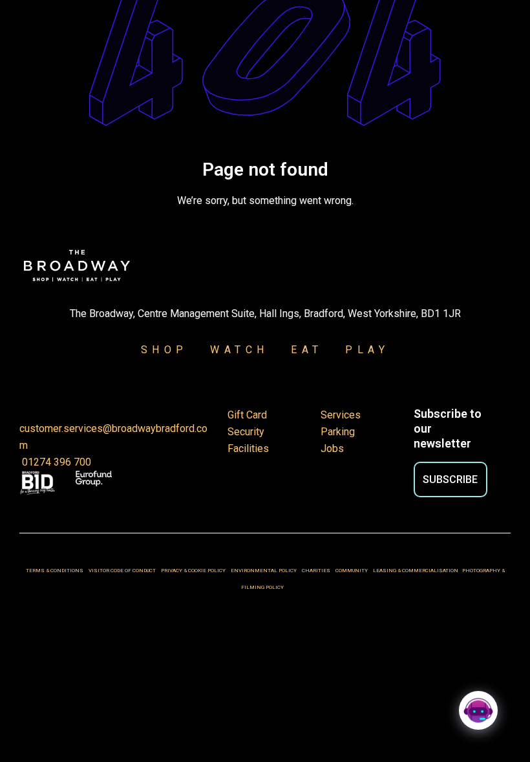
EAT (307, 350)
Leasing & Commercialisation (416, 570)
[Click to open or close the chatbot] (478, 710)
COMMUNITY (351, 570)
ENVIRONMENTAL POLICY (264, 570)
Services (341, 415)
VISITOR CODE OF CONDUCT (122, 570)
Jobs (332, 448)
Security (246, 432)
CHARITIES (316, 570)
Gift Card (247, 415)
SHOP (164, 350)
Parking (338, 432)
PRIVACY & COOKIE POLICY (194, 570)
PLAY (359, 350)
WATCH (239, 350)
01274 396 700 (55, 462)
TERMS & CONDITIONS (54, 570)
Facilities (248, 448)
